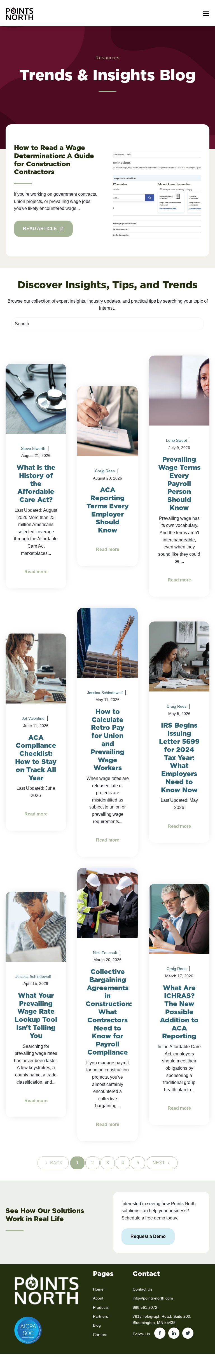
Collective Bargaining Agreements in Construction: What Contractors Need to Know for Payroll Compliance (109, 1012)
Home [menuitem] (98, 1289)
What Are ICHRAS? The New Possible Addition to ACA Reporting (179, 1012)
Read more (36, 571)
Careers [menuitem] (100, 1334)
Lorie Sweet (176, 440)
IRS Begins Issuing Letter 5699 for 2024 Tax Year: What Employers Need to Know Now (179, 757)
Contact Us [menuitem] (142, 1289)
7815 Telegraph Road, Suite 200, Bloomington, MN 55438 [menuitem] (162, 1319)
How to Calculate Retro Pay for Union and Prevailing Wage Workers (107, 739)
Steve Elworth (33, 448)
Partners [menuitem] (100, 1316)
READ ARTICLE (40, 228)
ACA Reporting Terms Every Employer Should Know (108, 510)
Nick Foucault (105, 952)
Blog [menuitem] (97, 1325)
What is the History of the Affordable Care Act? (36, 483)
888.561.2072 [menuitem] (145, 1307)
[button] (205, 13)
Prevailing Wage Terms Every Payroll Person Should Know (179, 483)
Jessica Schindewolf (105, 692)
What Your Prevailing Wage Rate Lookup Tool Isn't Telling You (36, 1015)
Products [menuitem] (101, 1307)
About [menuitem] (98, 1298)
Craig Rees (105, 471)
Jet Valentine (33, 718)
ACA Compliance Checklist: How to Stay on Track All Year (36, 757)
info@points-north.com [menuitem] (153, 1298)
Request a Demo (148, 1236)
